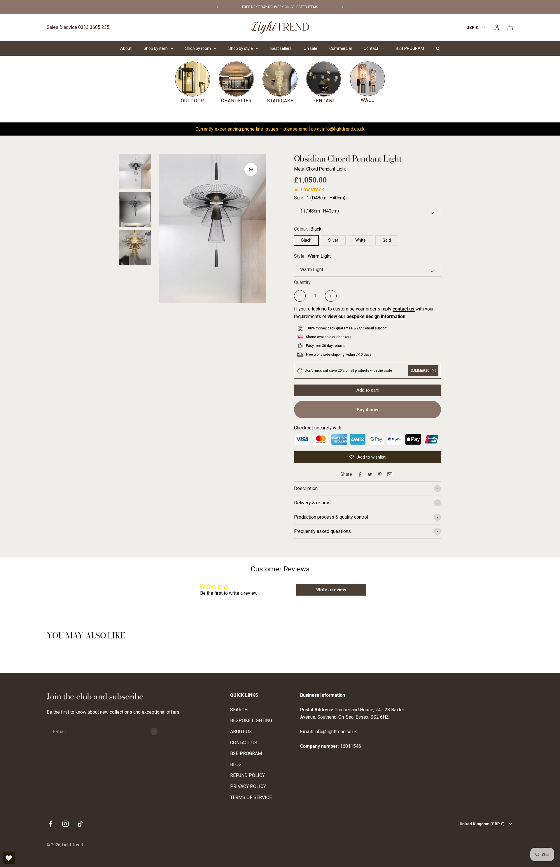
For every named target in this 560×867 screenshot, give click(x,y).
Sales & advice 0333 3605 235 (78, 27)
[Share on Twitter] (370, 474)
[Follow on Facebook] (51, 824)
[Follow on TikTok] (80, 824)
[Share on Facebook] (360, 474)
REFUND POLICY (247, 775)
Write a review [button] (331, 589)
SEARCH (239, 709)
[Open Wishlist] (9, 858)
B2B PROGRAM (246, 753)
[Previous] (217, 7)
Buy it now (367, 410)
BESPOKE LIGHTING (251, 720)
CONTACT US (243, 742)
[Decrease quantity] (300, 296)
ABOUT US (241, 731)
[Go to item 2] (135, 209)
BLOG (236, 764)
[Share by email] (390, 474)
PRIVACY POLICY (248, 786)
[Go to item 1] (135, 171)
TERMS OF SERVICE (251, 797)
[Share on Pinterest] (380, 474)
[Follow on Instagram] (65, 824)
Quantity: (303, 282)
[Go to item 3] (135, 247)
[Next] (343, 7)
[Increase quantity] (331, 296)
